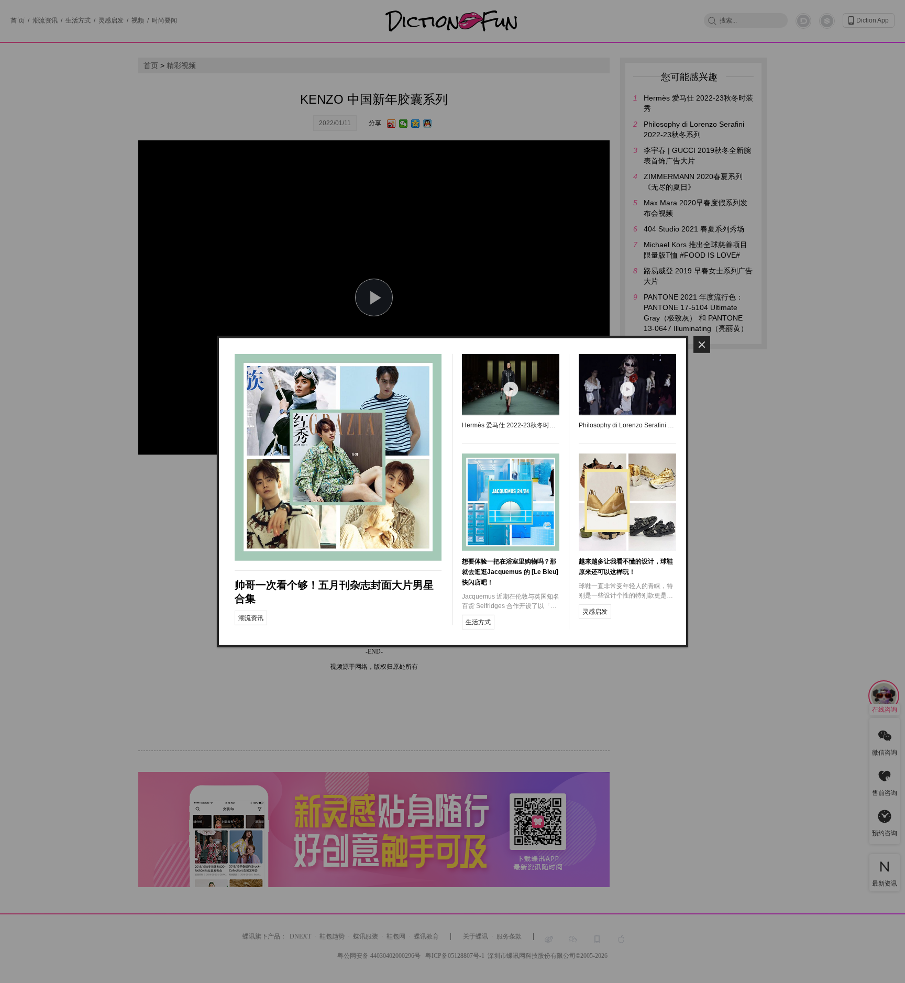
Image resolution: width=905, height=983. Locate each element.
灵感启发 (595, 611)
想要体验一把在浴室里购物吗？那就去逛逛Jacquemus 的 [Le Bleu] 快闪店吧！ (510, 572)
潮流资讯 (250, 617)
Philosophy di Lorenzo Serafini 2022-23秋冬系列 (627, 425)
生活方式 (478, 622)
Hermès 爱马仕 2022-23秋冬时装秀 (510, 425)
